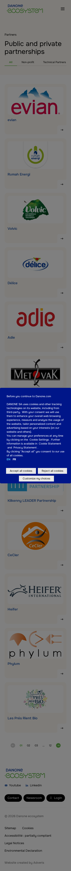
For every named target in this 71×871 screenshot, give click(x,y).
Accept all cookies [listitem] (21, 470)
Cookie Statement (50, 443)
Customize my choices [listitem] (36, 478)
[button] (49, 439)
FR (14, 459)
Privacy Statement (25, 447)
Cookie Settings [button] (39, 439)
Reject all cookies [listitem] (52, 470)
